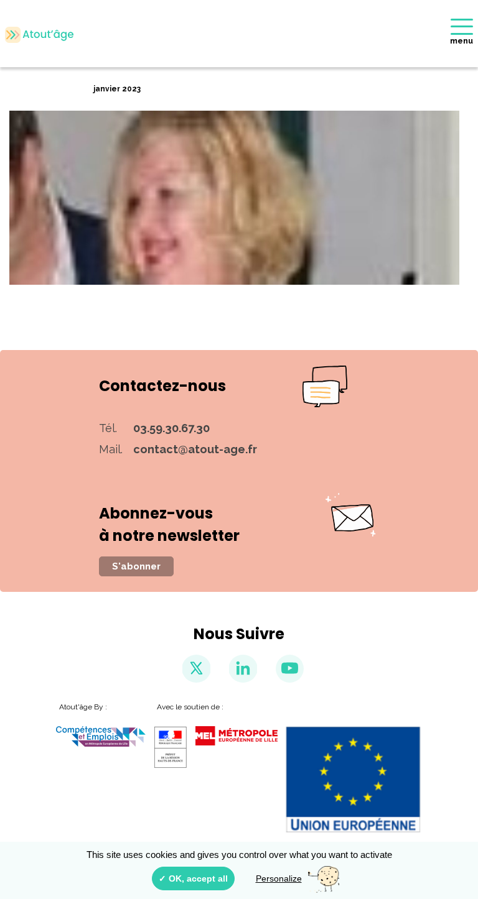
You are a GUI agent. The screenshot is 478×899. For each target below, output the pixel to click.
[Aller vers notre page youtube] (290, 669)
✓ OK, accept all (193, 878)
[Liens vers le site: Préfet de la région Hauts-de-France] (170, 747)
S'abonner (136, 566)
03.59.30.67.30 (171, 428)
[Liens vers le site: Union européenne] (354, 779)
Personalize (279, 878)
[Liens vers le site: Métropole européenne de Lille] (236, 735)
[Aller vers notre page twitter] (196, 669)
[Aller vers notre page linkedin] (243, 669)
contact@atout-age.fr (195, 449)
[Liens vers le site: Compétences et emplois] (101, 736)
